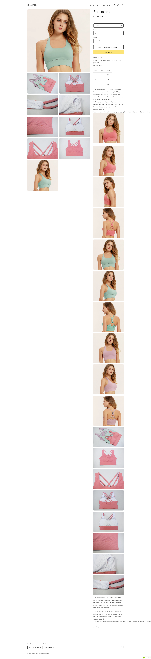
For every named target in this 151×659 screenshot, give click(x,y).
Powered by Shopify (44, 653)
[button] (114, 5)
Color (95, 22)
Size (94, 29)
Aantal (95, 37)
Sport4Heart (35, 653)
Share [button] (97, 627)
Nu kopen (108, 52)
